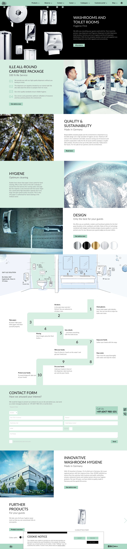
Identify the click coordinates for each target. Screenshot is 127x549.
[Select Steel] (105, 246)
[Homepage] (4, 3)
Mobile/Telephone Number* (70, 423)
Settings (92, 542)
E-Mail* (11, 428)
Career (71, 3)
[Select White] (114, 246)
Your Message (13, 433)
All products (79, 45)
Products (35, 3)
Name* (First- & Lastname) (15, 417)
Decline (92, 538)
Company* (67, 417)
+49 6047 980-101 (107, 412)
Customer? (66, 428)
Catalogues (84, 3)
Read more (69, 151)
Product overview (17, 529)
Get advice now (16, 104)
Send (114, 441)
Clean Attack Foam (82, 530)
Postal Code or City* (14, 423)
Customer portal (100, 3)
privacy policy (61, 545)
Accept (80, 538)
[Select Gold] (96, 246)
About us (47, 3)
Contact (60, 3)
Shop (114, 3)
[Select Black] (86, 246)
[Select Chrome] (77, 246)
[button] (122, 3)
